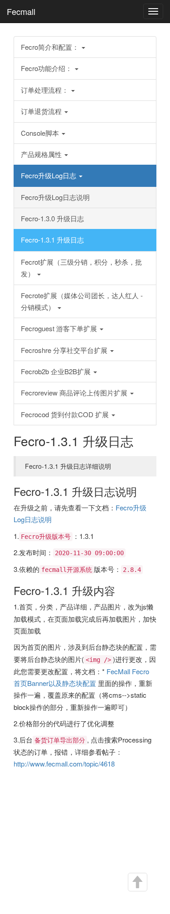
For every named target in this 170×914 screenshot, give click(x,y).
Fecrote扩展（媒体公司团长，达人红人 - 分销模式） (82, 301)
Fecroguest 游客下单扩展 (60, 328)
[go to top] (137, 882)
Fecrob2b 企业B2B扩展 (56, 371)
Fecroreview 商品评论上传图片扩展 (75, 392)
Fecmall (21, 11)
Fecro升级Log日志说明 (55, 197)
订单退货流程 (42, 111)
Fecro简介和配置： (51, 47)
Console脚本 (41, 133)
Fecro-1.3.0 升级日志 (52, 218)
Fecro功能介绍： (47, 68)
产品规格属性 (42, 154)
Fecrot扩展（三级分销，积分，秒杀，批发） (81, 267)
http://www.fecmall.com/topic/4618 (64, 763)
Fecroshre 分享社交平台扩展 (65, 350)
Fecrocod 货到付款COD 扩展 (66, 414)
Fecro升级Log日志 (49, 175)
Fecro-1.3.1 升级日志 (52, 239)
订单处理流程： (45, 90)
